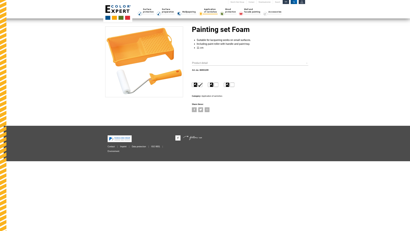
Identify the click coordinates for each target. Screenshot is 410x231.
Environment (113, 151)
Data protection (139, 146)
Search (277, 2)
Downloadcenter (265, 2)
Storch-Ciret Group (237, 2)
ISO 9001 (155, 146)
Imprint (123, 146)
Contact (251, 2)
